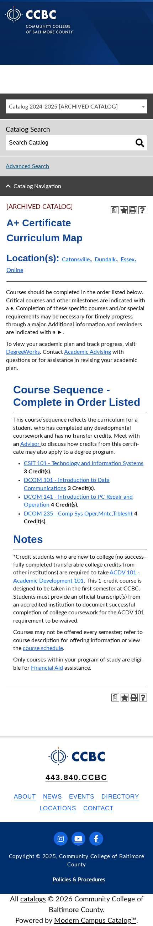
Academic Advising (87, 352)
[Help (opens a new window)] (142, 210)
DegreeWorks (23, 352)
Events (81, 796)
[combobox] (76, 106)
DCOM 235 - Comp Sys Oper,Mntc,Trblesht (78, 514)
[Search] (139, 143)
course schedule (43, 648)
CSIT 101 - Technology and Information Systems (83, 463)
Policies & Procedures (79, 879)
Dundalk (105, 259)
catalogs (33, 899)
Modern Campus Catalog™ (95, 920)
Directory (120, 796)
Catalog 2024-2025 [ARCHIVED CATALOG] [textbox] (63, 107)
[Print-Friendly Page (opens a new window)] (133, 210)
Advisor (30, 444)
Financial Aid (47, 668)
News (52, 796)
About (25, 796)
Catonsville (76, 259)
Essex (127, 259)
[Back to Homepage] (39, 25)
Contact (98, 808)
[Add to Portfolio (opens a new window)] (124, 210)
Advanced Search (27, 166)
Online (14, 270)
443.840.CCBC (76, 777)
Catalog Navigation (37, 186)
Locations (57, 808)
